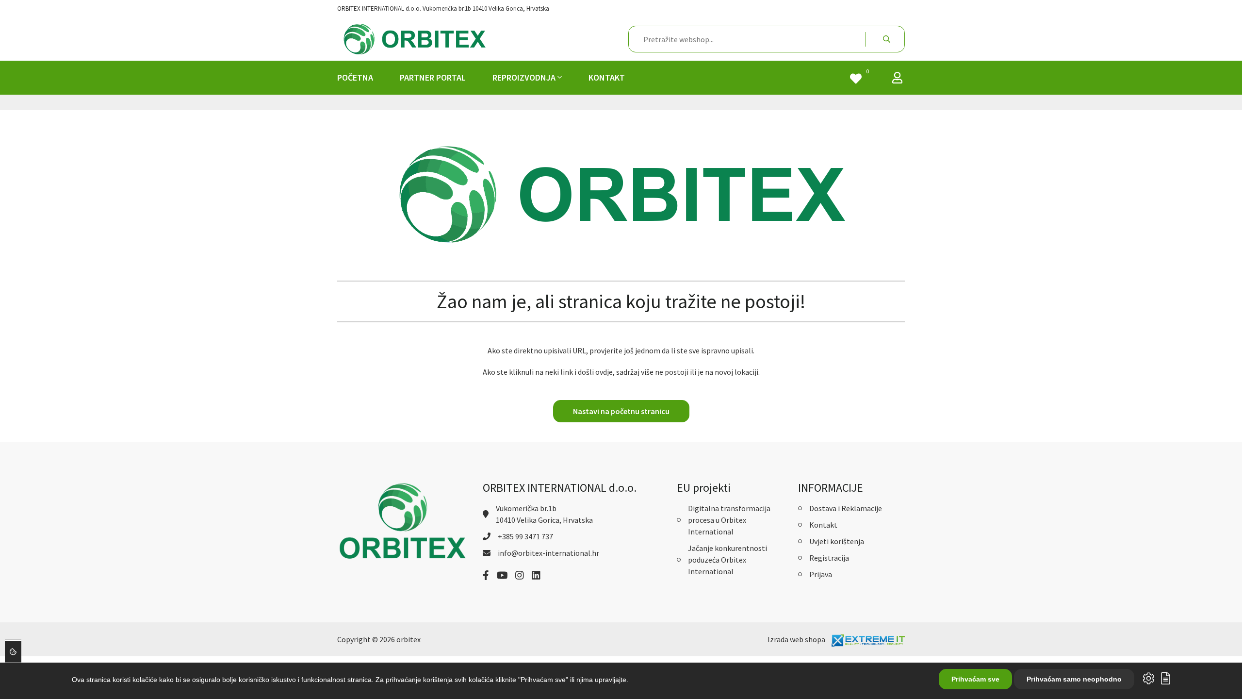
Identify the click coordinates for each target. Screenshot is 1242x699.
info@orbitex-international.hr (548, 553)
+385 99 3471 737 (525, 536)
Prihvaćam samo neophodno (1074, 679)
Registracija (829, 558)
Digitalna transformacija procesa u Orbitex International (729, 519)
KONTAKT (606, 77)
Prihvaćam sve (975, 679)
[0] (856, 80)
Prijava (820, 574)
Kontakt (823, 525)
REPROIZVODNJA (524, 77)
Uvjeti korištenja (836, 541)
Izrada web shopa (796, 639)
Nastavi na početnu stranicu (621, 411)
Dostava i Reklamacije (845, 508)
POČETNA (355, 77)
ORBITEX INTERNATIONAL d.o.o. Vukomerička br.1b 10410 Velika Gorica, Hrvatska (443, 8)
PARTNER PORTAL (433, 77)
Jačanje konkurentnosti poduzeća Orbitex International (727, 559)
